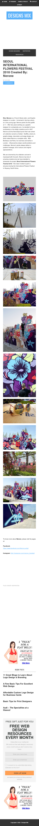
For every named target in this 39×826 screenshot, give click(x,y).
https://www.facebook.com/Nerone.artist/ (16, 548)
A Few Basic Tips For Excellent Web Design (18, 684)
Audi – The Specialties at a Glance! (15, 708)
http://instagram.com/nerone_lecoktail (22, 553)
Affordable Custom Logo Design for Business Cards (18, 693)
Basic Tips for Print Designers (17, 701)
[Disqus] (19, 615)
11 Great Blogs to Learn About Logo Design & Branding (17, 676)
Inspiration (15, 585)
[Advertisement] (19, 33)
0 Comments (9, 83)
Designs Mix (19, 15)
